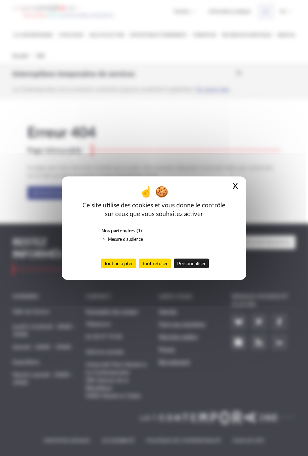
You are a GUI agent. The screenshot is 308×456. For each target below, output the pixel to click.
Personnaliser (191, 263)
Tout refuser (155, 263)
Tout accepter (118, 263)
